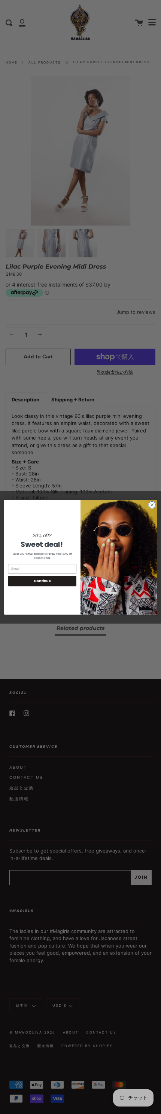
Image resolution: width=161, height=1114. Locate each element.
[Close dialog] (152, 504)
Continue (42, 580)
